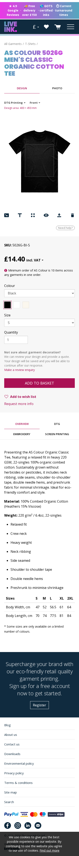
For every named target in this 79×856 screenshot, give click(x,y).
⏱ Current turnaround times (63, 10)
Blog (7, 725)
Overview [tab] (22, 424)
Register (39, 705)
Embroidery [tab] (21, 434)
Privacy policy (14, 773)
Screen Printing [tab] (57, 434)
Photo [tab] (57, 88)
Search (9, 802)
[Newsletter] (38, 825)
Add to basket (39, 383)
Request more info (18, 403)
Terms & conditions (18, 783)
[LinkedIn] (28, 825)
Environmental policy (19, 763)
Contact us (12, 744)
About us (10, 734)
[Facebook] (8, 825)
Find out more (49, 850)
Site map (10, 792)
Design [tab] (22, 88)
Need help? (65, 228)
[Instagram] (18, 825)
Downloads (12, 754)
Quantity (11, 332)
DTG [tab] (57, 424)
